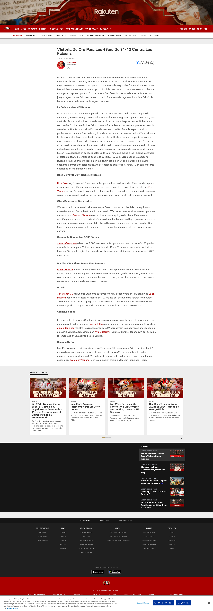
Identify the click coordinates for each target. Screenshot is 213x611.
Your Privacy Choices (132, 595)
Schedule (172, 536)
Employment (42, 536)
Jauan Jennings (65, 327)
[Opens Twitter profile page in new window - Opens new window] (68, 67)
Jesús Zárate (71, 62)
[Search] (178, 28)
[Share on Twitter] (142, 64)
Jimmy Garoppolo (67, 243)
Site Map (63, 548)
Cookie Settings (155, 595)
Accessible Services (86, 544)
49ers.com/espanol (79, 359)
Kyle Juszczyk (102, 331)
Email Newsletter (42, 540)
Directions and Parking (86, 548)
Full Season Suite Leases (118, 532)
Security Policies (86, 552)
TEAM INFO (172, 528)
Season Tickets (149, 536)
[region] (106, 603)
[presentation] (182, 438)
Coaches (172, 544)
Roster (172, 532)
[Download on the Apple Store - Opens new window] (98, 572)
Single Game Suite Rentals (118, 536)
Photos (63, 540)
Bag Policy (86, 536)
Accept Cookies (184, 603)
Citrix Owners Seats (149, 540)
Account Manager (149, 532)
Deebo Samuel (65, 269)
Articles (63, 532)
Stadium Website (86, 532)
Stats (172, 548)
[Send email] (147, 64)
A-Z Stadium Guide (86, 540)
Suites (117, 528)
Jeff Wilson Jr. (65, 293)
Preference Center (177, 595)
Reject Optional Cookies (163, 603)
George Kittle (96, 323)
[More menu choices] (111, 29)
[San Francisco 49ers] (106, 583)
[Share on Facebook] (138, 64)
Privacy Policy (59, 595)
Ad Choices (112, 595)
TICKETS (149, 528)
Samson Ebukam (81, 215)
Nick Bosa (62, 183)
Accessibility (78, 595)
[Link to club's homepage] (7, 29)
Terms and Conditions (36, 595)
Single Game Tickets (149, 544)
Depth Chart (172, 540)
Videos (63, 536)
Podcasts (63, 544)
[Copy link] (152, 63)
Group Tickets (149, 548)
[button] (103, 437)
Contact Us (42, 532)
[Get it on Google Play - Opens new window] (115, 573)
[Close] (209, 603)
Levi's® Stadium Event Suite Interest (118, 540)
